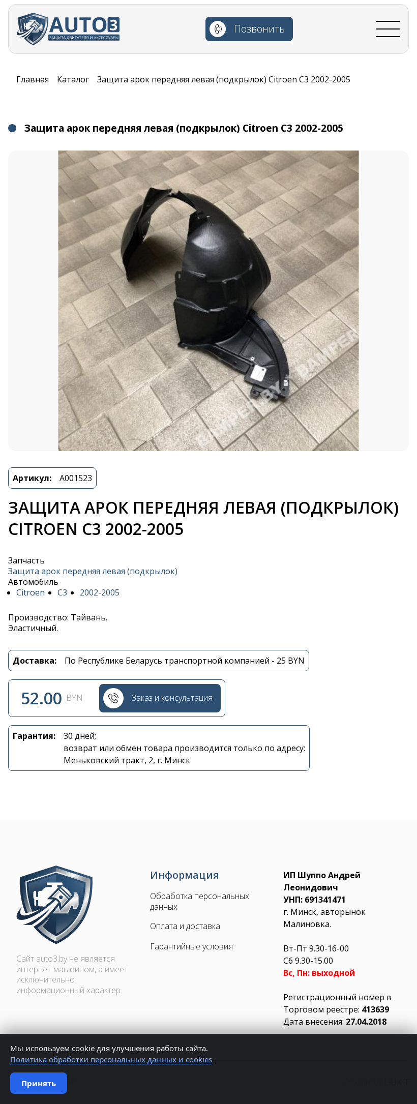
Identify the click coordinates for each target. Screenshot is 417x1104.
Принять (38, 1083)
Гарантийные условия (191, 946)
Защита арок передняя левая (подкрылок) (92, 571)
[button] (208, 301)
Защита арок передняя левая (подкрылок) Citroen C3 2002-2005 (223, 79)
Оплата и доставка (185, 926)
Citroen (30, 592)
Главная (32, 79)
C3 (62, 592)
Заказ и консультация (172, 697)
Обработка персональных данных (199, 901)
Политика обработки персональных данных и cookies (111, 1059)
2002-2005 (100, 592)
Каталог (73, 79)
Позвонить (259, 29)
